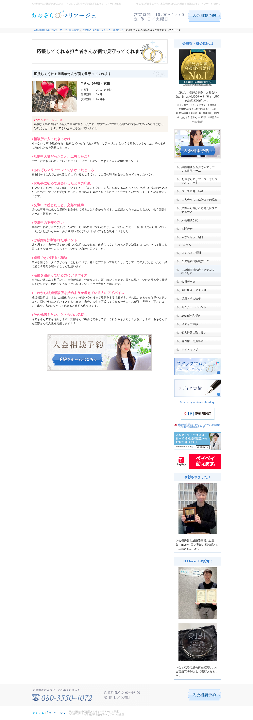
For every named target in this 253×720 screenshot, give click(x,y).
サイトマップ (189, 349)
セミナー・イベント (193, 307)
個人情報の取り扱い (193, 332)
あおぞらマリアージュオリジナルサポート (199, 181)
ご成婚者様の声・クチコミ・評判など (199, 271)
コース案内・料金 (192, 191)
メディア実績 (189, 324)
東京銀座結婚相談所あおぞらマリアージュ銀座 (94, 711)
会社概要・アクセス (193, 290)
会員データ (188, 281)
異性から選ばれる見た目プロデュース (199, 210)
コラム (187, 244)
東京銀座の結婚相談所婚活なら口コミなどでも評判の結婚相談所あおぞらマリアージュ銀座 (76, 3)
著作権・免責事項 (192, 341)
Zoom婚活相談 (190, 315)
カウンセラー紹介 (192, 237)
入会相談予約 (189, 220)
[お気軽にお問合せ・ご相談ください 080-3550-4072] (159, 16)
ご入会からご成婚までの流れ (199, 199)
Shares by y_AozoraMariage (197, 402)
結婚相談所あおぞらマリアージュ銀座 (104, 714)
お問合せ (187, 228)
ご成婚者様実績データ (195, 261)
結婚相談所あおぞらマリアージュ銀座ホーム (199, 169)
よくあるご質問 (191, 252)
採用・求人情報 (191, 298)
